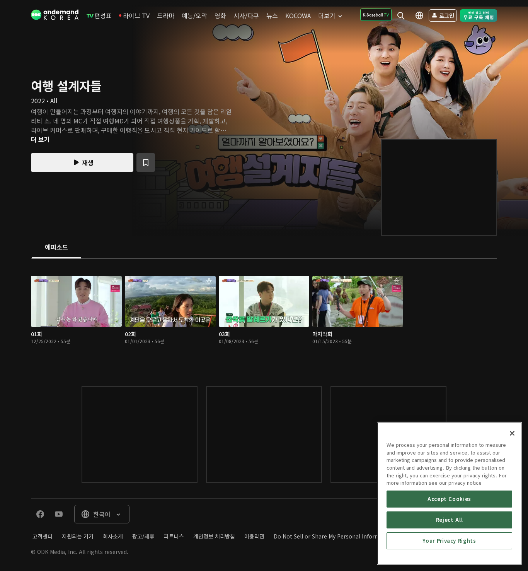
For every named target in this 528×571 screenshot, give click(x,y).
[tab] (56, 247)
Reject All (449, 519)
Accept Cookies (449, 499)
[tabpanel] (264, 315)
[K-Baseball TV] (376, 15)
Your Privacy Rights (449, 540)
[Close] (512, 433)
